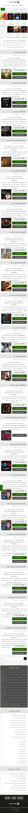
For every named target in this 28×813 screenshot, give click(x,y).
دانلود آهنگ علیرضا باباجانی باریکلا (18, 262)
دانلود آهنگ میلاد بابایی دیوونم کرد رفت (18, 780)
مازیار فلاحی (18, 700)
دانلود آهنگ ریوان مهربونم (20, 52)
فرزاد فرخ (4, 689)
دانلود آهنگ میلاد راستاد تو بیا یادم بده (18, 775)
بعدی (12, 662)
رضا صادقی (11, 674)
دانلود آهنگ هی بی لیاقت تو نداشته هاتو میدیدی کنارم (15, 783)
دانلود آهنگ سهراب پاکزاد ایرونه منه (18, 737)
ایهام (19, 697)
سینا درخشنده (23, 679)
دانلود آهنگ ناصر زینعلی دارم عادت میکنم (17, 727)
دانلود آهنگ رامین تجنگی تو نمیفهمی (18, 444)
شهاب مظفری (17, 674)
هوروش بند (24, 687)
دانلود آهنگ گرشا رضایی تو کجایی (19, 715)
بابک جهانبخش (15, 682)
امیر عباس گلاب (6, 684)
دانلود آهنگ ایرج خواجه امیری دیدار (18, 475)
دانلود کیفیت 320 (18, 73)
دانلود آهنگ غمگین (22, 746)
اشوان (25, 684)
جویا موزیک (23, 739)
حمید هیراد (6, 674)
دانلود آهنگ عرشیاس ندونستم (20, 732)
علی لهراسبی (7, 677)
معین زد (12, 700)
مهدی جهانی (11, 695)
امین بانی (8, 692)
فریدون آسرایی (8, 671)
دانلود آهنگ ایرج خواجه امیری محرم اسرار (16, 534)
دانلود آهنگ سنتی (22, 751)
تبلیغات (14, 797)
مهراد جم (24, 695)
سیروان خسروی (19, 684)
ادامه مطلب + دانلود (19, 77)
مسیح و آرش (23, 674)
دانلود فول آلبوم (22, 749)
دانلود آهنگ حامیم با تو (21, 729)
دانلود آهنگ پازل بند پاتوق (21, 734)
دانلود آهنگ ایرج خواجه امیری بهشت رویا (17, 597)
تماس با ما (8, 797)
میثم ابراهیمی (10, 702)
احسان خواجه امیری (22, 671)
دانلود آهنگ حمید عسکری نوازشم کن (18, 720)
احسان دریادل (18, 687)
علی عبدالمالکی (14, 697)
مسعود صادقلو (20, 677)
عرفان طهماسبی (7, 700)
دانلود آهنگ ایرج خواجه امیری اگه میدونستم (16, 566)
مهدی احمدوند (23, 705)
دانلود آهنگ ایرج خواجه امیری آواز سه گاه (16, 503)
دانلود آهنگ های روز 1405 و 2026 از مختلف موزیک (14, 40)
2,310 (16, 662)
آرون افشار (24, 692)
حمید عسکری (7, 687)
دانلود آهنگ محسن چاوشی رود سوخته (18, 722)
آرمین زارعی (23, 697)
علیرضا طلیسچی (8, 682)
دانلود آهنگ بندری (22, 756)
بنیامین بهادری (14, 671)
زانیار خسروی (12, 684)
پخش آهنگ (20, 797)
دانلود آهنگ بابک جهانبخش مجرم (19, 717)
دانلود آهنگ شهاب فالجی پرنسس (18, 203)
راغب (25, 677)
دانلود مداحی (7, 5)
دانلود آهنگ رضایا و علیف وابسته (18, 82)
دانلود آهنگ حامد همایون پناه (20, 790)
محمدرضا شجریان (18, 695)
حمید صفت (5, 695)
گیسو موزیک (23, 741)
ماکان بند (9, 689)
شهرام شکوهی (17, 679)
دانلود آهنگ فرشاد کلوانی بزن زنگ (18, 170)
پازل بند (12, 687)
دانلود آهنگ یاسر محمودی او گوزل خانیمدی (16, 140)
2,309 (3, 658)
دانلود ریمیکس (14, 5)
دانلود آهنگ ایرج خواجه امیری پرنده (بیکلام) (16, 627)
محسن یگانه (14, 692)
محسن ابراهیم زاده (22, 682)
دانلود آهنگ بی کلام (22, 758)
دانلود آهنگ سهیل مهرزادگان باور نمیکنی (18, 787)
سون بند (19, 692)
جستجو (2, 9)
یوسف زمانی (23, 702)
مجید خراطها (24, 700)
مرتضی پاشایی (17, 702)
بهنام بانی (13, 689)
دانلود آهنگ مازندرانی (21, 753)
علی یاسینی (24, 689)
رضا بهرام (18, 689)
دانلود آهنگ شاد (23, 744)
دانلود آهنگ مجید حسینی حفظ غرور (18, 232)
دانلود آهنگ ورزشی (22, 761)
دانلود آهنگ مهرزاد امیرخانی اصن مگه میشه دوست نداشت (14, 773)
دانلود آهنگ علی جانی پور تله (19, 327)
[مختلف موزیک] (14, 2)
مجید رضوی (14, 677)
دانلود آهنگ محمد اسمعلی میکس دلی (17, 295)
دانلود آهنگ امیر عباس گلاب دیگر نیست (18, 725)
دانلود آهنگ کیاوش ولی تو (20, 356)
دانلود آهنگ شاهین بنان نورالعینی (19, 785)
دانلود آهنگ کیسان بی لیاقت (20, 778)
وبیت (11, 810)
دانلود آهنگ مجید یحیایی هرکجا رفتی (18, 385)
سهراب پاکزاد (10, 679)
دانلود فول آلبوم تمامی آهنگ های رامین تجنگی (15, 417)
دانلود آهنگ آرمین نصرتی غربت (19, 111)
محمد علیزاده (7, 697)
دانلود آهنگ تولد (23, 763)
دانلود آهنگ (21, 5)
